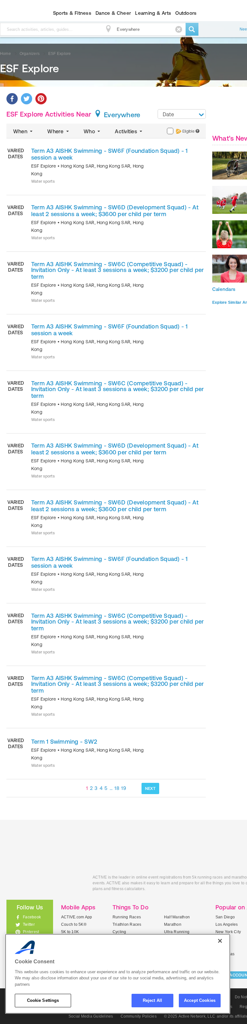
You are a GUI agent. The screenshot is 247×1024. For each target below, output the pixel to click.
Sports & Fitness (72, 13)
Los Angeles (226, 924)
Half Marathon (177, 917)
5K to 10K (70, 932)
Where (56, 131)
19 (123, 788)
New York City (228, 932)
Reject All (152, 1000)
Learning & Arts (153, 13)
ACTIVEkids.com (44, 884)
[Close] (220, 941)
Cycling (119, 932)
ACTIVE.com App (76, 917)
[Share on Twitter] (26, 98)
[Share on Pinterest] (41, 98)
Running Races (127, 917)
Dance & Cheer (113, 13)
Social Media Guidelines (91, 1016)
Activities (126, 131)
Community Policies (139, 1016)
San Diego (225, 917)
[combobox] (182, 114)
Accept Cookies (199, 1000)
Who (90, 131)
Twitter (29, 924)
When (21, 131)
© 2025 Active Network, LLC (189, 1016)
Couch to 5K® (74, 924)
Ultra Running (176, 932)
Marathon (172, 924)
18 (116, 788)
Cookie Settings (43, 1000)
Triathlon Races (127, 924)
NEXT (150, 788)
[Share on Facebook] (12, 98)
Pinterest (31, 932)
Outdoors (186, 13)
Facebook (32, 917)
